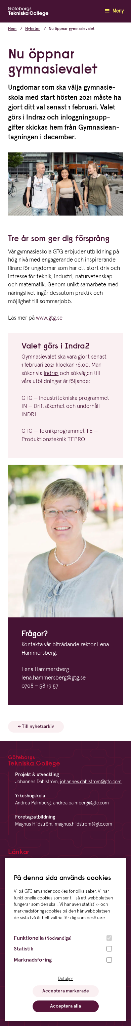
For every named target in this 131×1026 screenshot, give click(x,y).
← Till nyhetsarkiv (36, 726)
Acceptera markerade (65, 991)
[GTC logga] (28, 13)
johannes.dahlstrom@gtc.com (91, 782)
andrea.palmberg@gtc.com (81, 803)
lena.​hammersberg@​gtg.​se (53, 678)
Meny (117, 11)
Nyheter (32, 29)
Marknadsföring (33, 960)
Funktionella (43, 938)
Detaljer (65, 978)
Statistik (23, 948)
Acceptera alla (65, 1006)
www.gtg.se (49, 318)
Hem (12, 29)
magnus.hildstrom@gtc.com (83, 824)
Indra (51, 373)
